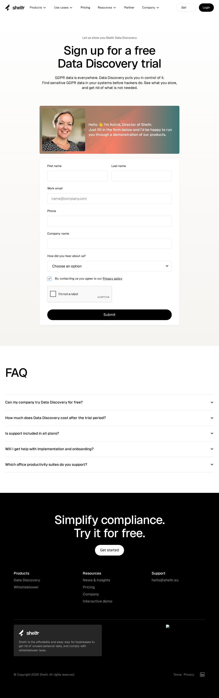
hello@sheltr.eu (165, 580)
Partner (129, 7)
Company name (58, 233)
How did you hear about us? (66, 256)
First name (54, 166)
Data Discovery (27, 580)
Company (91, 594)
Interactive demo (97, 601)
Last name (118, 166)
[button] (38, 8)
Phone (51, 211)
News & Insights (96, 580)
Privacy (189, 674)
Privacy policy (112, 278)
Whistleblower (26, 587)
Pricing (85, 7)
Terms (177, 674)
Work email (55, 188)
